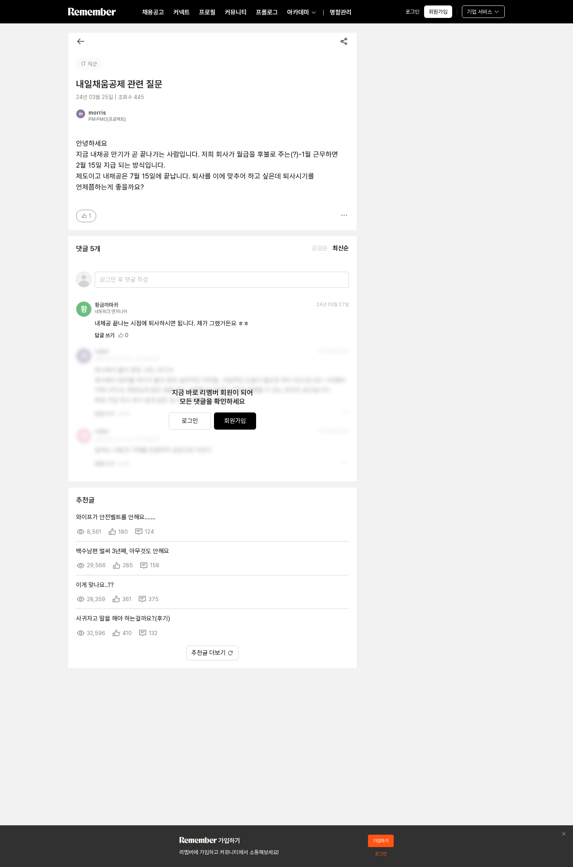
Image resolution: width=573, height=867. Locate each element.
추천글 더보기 (208, 652)
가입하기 (381, 841)
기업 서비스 (479, 12)
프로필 (207, 12)
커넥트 (181, 12)
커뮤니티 (236, 12)
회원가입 (438, 12)
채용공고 (153, 12)
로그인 (412, 12)
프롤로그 (267, 12)
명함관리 (341, 12)
